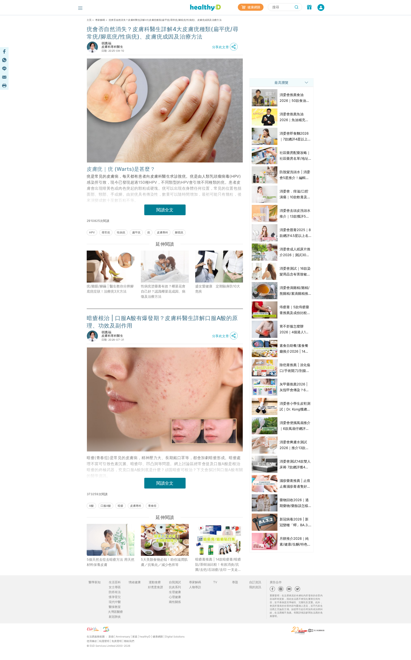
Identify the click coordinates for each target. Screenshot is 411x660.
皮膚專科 (162, 232)
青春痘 (152, 505)
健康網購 (253, 7)
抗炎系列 (175, 587)
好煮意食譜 (155, 587)
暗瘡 (120, 505)
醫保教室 (115, 607)
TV (215, 582)
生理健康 (175, 592)
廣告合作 (276, 582)
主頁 (89, 19)
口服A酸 (106, 505)
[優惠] (309, 7)
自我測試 (175, 582)
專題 (235, 582)
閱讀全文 (164, 209)
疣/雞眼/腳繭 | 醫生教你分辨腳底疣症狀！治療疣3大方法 (110, 288)
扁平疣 (136, 232)
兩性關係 (175, 602)
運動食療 (155, 582)
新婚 (111, 636)
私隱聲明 (104, 641)
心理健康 (175, 597)
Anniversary (123, 636)
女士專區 (115, 587)
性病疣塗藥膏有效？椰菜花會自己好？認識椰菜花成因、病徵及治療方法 (163, 291)
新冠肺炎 (115, 616)
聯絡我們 (129, 641)
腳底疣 (179, 232)
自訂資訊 (255, 582)
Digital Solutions (175, 636)
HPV (92, 232)
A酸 (91, 505)
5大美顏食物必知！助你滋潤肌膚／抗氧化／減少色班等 (164, 562)
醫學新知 (95, 582)
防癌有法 (115, 592)
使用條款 (92, 641)
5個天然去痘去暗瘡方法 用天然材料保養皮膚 (110, 562)
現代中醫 (115, 602)
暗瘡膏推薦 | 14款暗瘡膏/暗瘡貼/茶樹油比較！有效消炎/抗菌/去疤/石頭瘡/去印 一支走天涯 (218, 564)
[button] (226, 47)
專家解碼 (100, 19)
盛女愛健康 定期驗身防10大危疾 (217, 288)
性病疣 (121, 232)
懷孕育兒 (115, 597)
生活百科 (115, 582)
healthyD (145, 636)
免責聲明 (117, 641)
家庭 (134, 636)
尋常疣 (106, 232)
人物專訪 (195, 587)
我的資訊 (255, 587)
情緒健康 (135, 582)
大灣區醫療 (115, 611)
